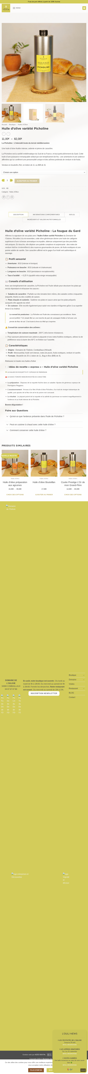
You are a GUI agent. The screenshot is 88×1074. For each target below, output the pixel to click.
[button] (17, 8)
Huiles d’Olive (23, 124)
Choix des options (15, 495)
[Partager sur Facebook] (8, 197)
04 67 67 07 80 (11, 689)
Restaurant (73, 688)
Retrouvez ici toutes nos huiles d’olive (20, 361)
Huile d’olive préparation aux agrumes (15, 483)
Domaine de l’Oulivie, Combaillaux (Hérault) (33, 350)
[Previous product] (8, 134)
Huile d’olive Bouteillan (44, 482)
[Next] (82, 62)
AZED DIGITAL (40, 1055)
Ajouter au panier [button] (44, 495)
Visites (71, 684)
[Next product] (4, 134)
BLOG (71, 693)
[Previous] (6, 62)
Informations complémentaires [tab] (46, 214)
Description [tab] (18, 214)
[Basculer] (7, 416)
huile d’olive (43, 236)
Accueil (4, 124)
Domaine (72, 680)
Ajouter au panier (27, 181)
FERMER (83, 1070)
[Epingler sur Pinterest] (12, 197)
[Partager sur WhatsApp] (4, 197)
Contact (72, 697)
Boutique (12, 124)
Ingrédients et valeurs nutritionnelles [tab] (44, 219)
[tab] (44, 372)
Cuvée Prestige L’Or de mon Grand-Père (73, 483)
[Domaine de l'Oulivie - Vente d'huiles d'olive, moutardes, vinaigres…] (6, 8)
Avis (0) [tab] (72, 214)
